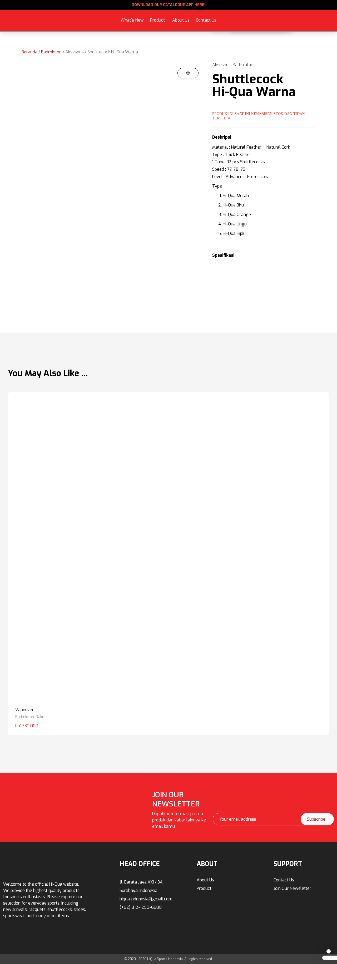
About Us (181, 20)
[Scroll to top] (328, 951)
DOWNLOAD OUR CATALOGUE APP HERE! (168, 4)
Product (157, 20)
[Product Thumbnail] (188, 73)
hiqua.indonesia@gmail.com (146, 899)
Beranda (29, 52)
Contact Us (206, 20)
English (274, 23)
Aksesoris (116, 12)
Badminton (51, 52)
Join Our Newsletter (292, 888)
